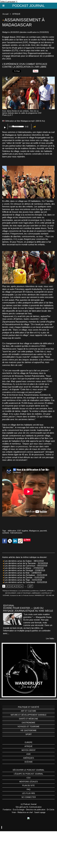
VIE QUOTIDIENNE (28, 730)
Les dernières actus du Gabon (18, 561)
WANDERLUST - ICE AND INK (44, 595)
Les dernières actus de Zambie (18, 577)
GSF (19, 531)
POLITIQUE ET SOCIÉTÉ (28, 707)
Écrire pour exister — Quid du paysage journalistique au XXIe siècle (28, 609)
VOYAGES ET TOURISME (28, 727)
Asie (28, 754)
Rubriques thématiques (10, 590)
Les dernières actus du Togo (17, 580)
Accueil (5, 14)
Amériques (28, 758)
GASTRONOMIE (28, 723)
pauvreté (43, 531)
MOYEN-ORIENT (10, 593)
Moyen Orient (29, 750)
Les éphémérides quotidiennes (29, 590)
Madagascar (34, 531)
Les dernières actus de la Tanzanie (20, 563)
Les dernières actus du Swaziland (19, 582)
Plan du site (28, 785)
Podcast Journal (28, 6)
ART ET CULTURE (28, 711)
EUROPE (43, 590)
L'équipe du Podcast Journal (28, 774)
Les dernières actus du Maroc (17, 568)
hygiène (25, 531)
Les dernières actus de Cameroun (19, 565)
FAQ (28, 789)
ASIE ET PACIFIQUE (24, 593)
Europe (28, 742)
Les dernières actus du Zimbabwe (19, 575)
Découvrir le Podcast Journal (28, 770)
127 (30, 586)
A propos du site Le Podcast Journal (22, 595)
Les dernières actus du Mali (16, 573)
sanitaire (5, 533)
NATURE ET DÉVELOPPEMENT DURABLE (28, 715)
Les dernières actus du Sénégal (18, 570)
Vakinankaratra (16, 533)
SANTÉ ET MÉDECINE (28, 719)
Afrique (28, 746)
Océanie (28, 762)
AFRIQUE (16, 14)
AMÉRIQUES (36, 593)
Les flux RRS (28, 793)
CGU (28, 778)
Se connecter (28, 797)
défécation (12, 531)
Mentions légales (28, 782)
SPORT (28, 734)
